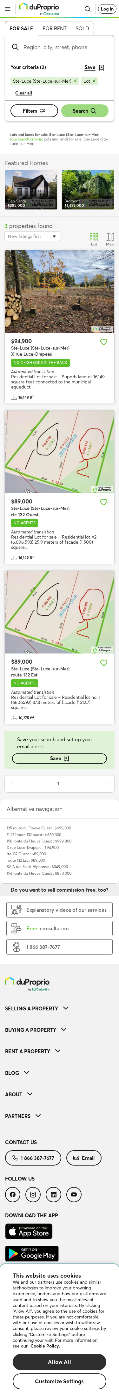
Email (88, 1158)
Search (80, 111)
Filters (30, 111)
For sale (21, 28)
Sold (82, 28)
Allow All (59, 1361)
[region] (59, 1330)
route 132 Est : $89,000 (26, 860)
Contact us (21, 1142)
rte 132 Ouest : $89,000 (26, 853)
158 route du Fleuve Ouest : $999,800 (39, 841)
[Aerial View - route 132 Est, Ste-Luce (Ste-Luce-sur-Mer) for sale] (59, 612)
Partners (17, 1116)
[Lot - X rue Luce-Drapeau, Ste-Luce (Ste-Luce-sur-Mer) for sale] (59, 291)
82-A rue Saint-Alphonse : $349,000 (37, 866)
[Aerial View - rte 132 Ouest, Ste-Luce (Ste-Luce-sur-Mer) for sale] (59, 452)
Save (55, 758)
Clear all (23, 93)
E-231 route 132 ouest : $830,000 (34, 834)
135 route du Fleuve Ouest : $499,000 (39, 828)
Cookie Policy (44, 1346)
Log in (107, 9)
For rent (55, 28)
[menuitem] (59, 1008)
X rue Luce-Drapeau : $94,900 (33, 847)
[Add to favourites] (104, 341)
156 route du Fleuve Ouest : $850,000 (39, 873)
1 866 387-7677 (37, 1158)
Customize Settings (59, 1381)
